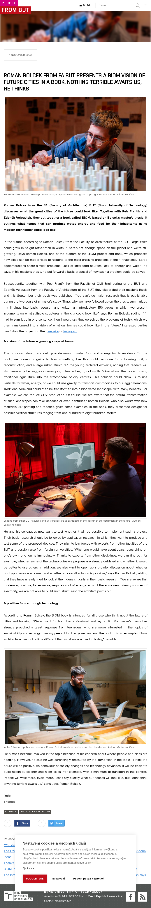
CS (145, 5)
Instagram (70, 331)
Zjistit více (28, 868)
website (53, 331)
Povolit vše (34, 878)
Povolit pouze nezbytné (88, 878)
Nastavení (58, 878)
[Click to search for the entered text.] (137, 5)
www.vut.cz (115, 896)
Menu (87, 5)
